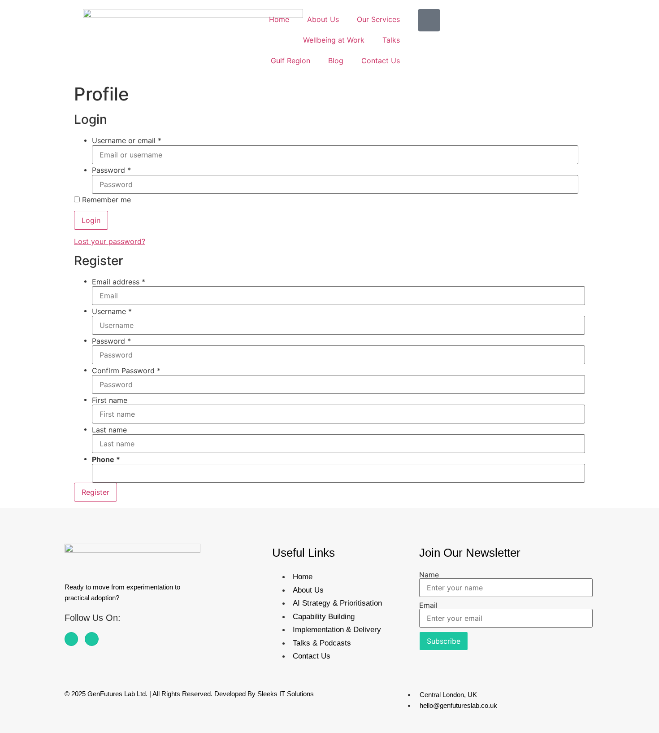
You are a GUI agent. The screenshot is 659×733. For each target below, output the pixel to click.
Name (429, 574)
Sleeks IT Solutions (285, 694)
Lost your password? (109, 241)
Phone (103, 459)
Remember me (105, 199)
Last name (109, 429)
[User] (429, 20)
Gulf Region (290, 60)
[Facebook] (71, 639)
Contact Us (380, 60)
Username (112, 311)
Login (91, 220)
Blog (335, 60)
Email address (118, 281)
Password (111, 170)
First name (109, 400)
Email (428, 605)
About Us (323, 19)
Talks (391, 39)
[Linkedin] (92, 639)
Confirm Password (126, 370)
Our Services (378, 19)
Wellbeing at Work (333, 39)
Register (95, 492)
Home (279, 19)
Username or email (126, 140)
